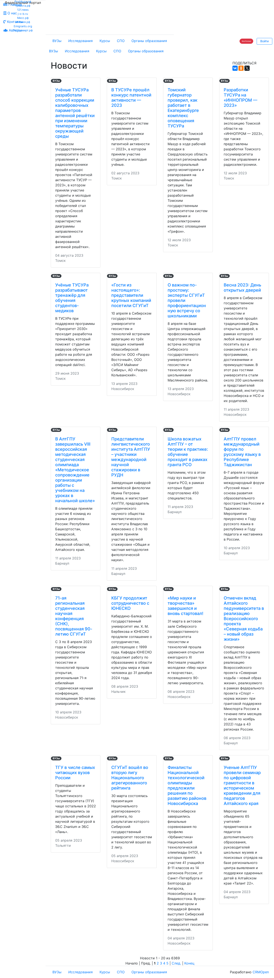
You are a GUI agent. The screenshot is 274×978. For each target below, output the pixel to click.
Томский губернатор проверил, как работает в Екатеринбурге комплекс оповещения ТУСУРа (183, 107)
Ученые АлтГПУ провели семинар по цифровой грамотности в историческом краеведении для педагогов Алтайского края (242, 785)
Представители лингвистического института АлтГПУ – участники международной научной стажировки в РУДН (130, 457)
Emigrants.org (23, 26)
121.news (23, 9)
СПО (121, 41)
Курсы (105, 41)
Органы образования (149, 41)
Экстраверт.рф (23, 30)
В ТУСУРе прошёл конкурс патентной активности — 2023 (131, 97)
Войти (264, 41)
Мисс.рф (23, 18)
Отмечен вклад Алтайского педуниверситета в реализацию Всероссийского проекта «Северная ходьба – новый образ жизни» (244, 618)
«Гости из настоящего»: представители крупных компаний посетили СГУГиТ (131, 295)
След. (176, 963)
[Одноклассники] (241, 68)
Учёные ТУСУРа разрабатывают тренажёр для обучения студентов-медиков (72, 297)
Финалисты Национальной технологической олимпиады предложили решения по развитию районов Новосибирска (187, 785)
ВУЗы (56, 41)
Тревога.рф (22, 5)
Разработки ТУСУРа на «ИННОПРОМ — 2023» (240, 97)
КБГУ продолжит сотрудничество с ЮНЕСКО (130, 603)
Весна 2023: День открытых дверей (242, 287)
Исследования (80, 41)
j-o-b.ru (23, 13)
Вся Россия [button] (246, 41)
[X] (247, 68)
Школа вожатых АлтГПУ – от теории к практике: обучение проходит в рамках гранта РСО (188, 451)
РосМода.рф (23, 1)
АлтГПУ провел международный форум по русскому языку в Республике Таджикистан (242, 451)
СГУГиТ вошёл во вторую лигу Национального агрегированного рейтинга (129, 778)
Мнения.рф (23, 22)
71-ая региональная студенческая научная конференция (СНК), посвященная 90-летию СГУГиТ (73, 616)
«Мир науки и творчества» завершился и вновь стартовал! (185, 605)
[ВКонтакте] (235, 68)
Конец (189, 963)
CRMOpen (261, 972)
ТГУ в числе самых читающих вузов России (75, 772)
